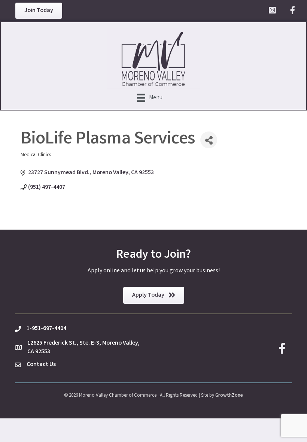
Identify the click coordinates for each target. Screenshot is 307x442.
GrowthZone (229, 395)
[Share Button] (208, 139)
